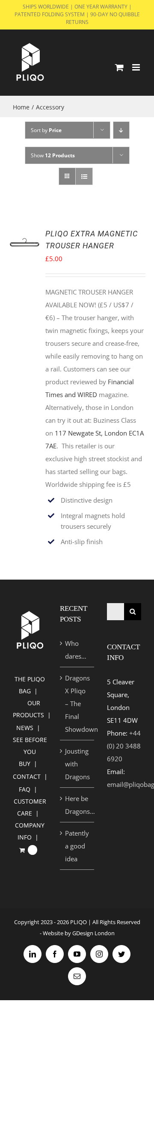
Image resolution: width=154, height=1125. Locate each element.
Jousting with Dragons (77, 764)
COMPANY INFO (29, 831)
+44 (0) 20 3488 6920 (124, 746)
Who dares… (75, 649)
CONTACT (27, 776)
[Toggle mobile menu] (136, 67)
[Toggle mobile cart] (119, 67)
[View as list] (84, 176)
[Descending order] (121, 130)
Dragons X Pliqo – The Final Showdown (77, 703)
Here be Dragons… (77, 805)
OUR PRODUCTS (28, 709)
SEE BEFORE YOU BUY (30, 752)
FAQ (24, 789)
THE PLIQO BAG (30, 685)
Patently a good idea (77, 846)
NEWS (24, 728)
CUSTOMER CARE (30, 807)
